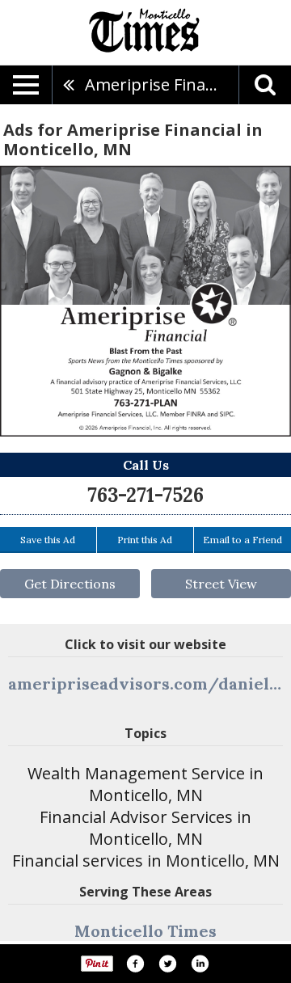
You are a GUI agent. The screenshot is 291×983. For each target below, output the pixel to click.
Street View (221, 584)
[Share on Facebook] (135, 963)
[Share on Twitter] (167, 963)
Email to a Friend (242, 540)
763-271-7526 (145, 495)
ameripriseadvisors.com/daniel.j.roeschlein (145, 683)
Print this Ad (144, 540)
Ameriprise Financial (161, 84)
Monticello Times (145, 931)
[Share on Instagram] (199, 963)
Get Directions (70, 584)
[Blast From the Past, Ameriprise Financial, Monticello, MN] (145, 301)
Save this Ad (47, 540)
